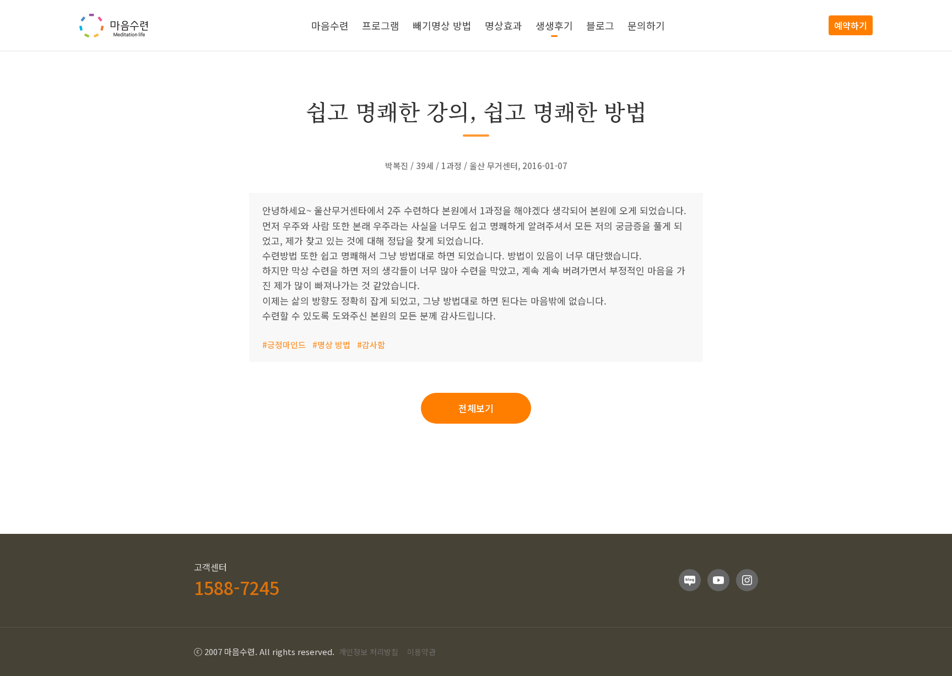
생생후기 (554, 25)
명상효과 (503, 25)
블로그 (600, 25)
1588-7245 (236, 587)
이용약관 (421, 651)
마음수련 (330, 25)
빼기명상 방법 (442, 25)
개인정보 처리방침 (368, 651)
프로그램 (380, 25)
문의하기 (646, 25)
